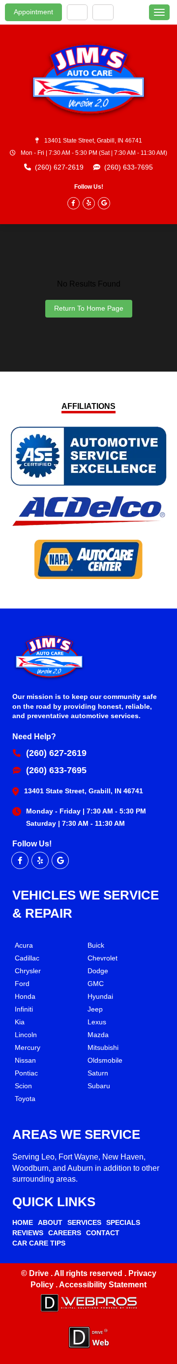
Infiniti (24, 1009)
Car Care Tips (38, 1243)
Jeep (95, 1009)
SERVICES (84, 1222)
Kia (20, 1022)
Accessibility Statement (103, 1284)
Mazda (98, 1035)
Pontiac (26, 1073)
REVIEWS (27, 1233)
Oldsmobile (105, 1060)
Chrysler (28, 971)
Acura (24, 945)
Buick (96, 945)
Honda (25, 996)
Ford (22, 983)
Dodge (98, 971)
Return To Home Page (88, 308)
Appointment (33, 12)
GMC (96, 983)
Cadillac (27, 958)
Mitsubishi (103, 1047)
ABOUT (50, 1222)
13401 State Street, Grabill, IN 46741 (93, 140)
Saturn (98, 1073)
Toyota (25, 1099)
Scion (23, 1086)
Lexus (97, 1022)
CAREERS (64, 1233)
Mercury (27, 1047)
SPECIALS (123, 1222)
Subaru (99, 1086)
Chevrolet (103, 958)
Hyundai (100, 996)
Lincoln (26, 1035)
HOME (22, 1222)
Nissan (25, 1060)
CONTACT (102, 1233)
